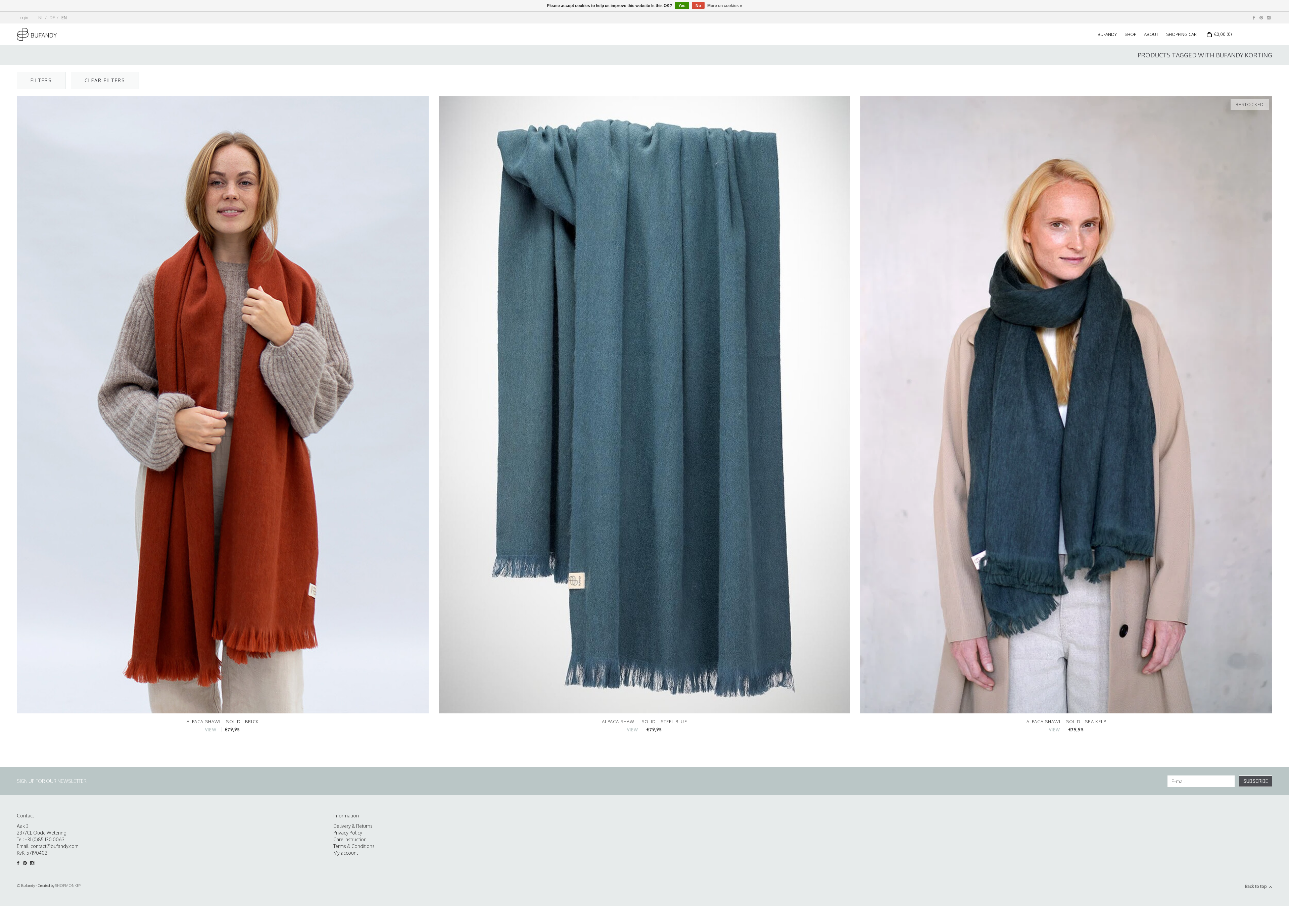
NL (40, 17)
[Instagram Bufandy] (1269, 17)
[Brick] (223, 404)
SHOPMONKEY (68, 885)
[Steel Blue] (645, 404)
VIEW (210, 729)
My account (345, 853)
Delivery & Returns (353, 826)
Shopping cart (1182, 34)
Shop (1130, 34)
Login (23, 17)
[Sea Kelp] (1066, 404)
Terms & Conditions (354, 846)
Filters (41, 80)
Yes (681, 5)
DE (52, 17)
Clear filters (105, 80)
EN (64, 17)
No (698, 5)
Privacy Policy (347, 833)
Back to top (1256, 886)
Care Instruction (350, 839)
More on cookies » (724, 5)
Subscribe (1255, 781)
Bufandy (1107, 34)
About (1151, 34)
